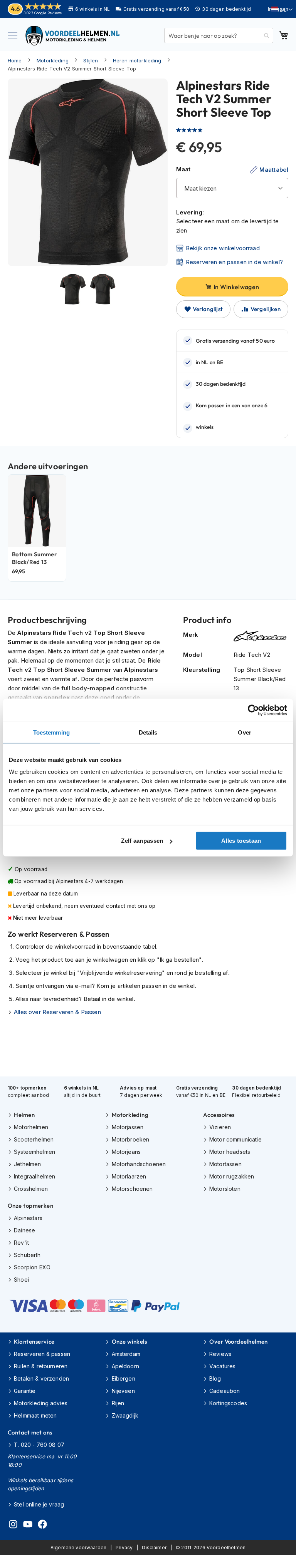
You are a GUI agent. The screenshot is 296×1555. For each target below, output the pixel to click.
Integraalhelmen (34, 1176)
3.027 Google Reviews (43, 13)
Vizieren (220, 1127)
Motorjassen (127, 1127)
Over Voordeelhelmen (238, 1341)
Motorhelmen (31, 1127)
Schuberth (27, 1255)
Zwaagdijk (125, 1415)
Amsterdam (126, 1354)
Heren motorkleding (137, 60)
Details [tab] (148, 732)
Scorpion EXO (32, 1267)
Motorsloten (224, 1188)
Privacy (124, 1547)
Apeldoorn (125, 1366)
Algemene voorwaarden (78, 1547)
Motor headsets (229, 1151)
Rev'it (21, 1242)
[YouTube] (27, 1525)
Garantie (24, 1391)
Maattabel (273, 169)
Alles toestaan (241, 840)
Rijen (118, 1403)
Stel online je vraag (39, 1504)
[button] (282, 9)
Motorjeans (126, 1151)
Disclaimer (154, 1547)
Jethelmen (27, 1164)
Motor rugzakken (231, 1176)
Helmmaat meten (35, 1415)
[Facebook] (42, 1525)
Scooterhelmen (34, 1139)
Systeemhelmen (34, 1151)
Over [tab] (244, 732)
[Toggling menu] (12, 35)
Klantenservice (34, 1341)
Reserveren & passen (42, 1354)
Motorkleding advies (40, 1403)
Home (15, 60)
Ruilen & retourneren (40, 1366)
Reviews (220, 1354)
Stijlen (90, 60)
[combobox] (218, 35)
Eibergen (123, 1378)
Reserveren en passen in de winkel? (234, 262)
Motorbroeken (130, 1139)
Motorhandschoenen (139, 1164)
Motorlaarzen (129, 1176)
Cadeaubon (224, 1391)
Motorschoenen (132, 1188)
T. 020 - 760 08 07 (39, 1444)
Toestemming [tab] (51, 732)
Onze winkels (129, 1341)
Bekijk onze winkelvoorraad (223, 248)
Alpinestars (28, 1218)
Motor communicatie (235, 1139)
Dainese (24, 1230)
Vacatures (222, 1366)
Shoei (21, 1279)
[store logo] (73, 35)
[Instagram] (13, 1525)
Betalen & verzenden (41, 1378)
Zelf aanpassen (142, 840)
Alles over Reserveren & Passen (57, 1012)
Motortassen (225, 1164)
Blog (215, 1378)
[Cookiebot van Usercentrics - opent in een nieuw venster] (253, 710)
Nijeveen (123, 1391)
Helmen (24, 1114)
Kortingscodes (228, 1403)
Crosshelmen (31, 1188)
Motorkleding (53, 60)
